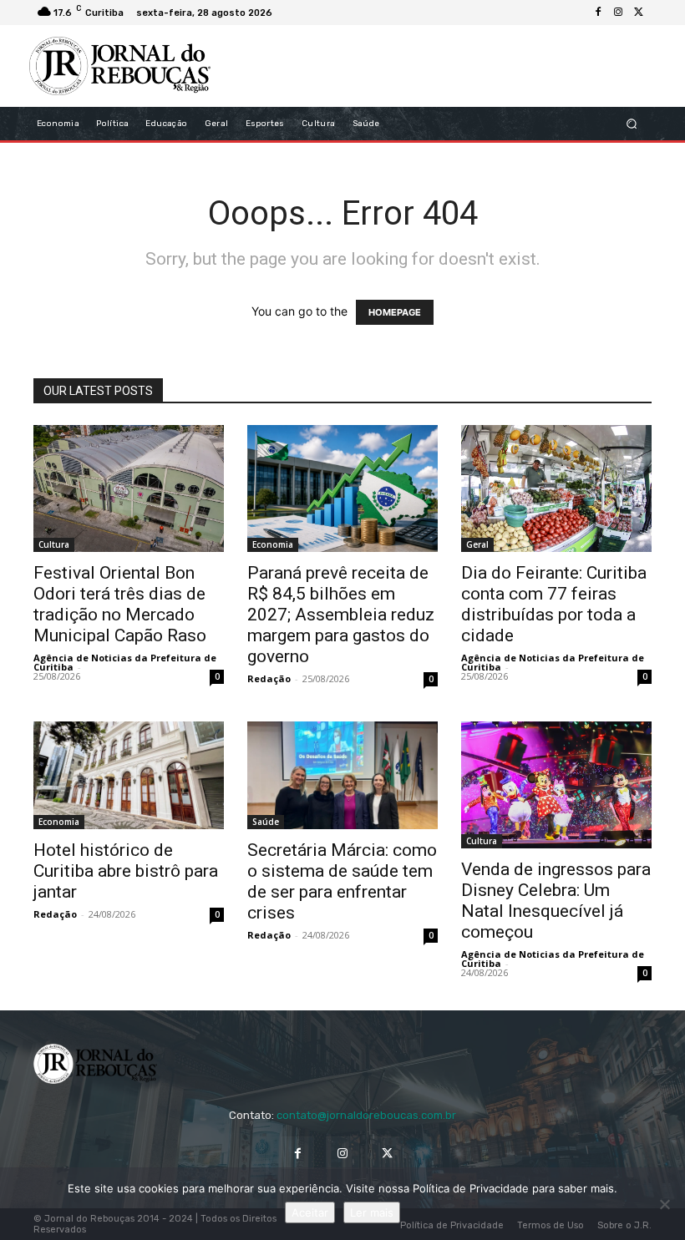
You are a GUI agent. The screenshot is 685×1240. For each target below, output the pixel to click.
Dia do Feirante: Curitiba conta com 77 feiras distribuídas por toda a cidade (554, 604)
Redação (269, 678)
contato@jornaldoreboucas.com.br (366, 1115)
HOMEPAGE (394, 312)
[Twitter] (638, 13)
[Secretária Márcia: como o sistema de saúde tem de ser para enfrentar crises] (342, 774)
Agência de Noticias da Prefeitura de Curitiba (124, 662)
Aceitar (310, 1212)
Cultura (53, 544)
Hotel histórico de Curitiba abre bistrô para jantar (125, 871)
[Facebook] (598, 13)
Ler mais (371, 1212)
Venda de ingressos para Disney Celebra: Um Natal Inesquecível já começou (556, 900)
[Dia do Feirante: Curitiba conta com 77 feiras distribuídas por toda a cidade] (556, 488)
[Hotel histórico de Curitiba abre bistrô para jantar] (128, 774)
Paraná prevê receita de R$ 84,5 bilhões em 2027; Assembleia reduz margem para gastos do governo (340, 614)
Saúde (265, 822)
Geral (477, 544)
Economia (272, 544)
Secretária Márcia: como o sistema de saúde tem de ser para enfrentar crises (342, 881)
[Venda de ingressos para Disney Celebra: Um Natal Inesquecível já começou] (556, 784)
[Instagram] (618, 13)
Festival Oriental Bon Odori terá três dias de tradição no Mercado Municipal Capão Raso (119, 604)
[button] (632, 124)
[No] (664, 1204)
